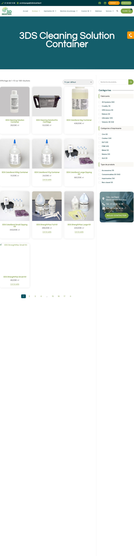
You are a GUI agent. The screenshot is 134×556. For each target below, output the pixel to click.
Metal (105, 150)
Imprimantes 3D (49, 11)
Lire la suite (47, 180)
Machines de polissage (67, 11)
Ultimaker (107, 118)
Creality (106, 106)
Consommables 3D (111, 174)
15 (53, 296)
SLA (104, 158)
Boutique (35, 11)
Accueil (25, 11)
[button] (94, 3)
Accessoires (108, 170)
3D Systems (108, 102)
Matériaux (98, 11)
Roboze (106, 114)
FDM (105, 146)
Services (109, 11)
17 (64, 296)
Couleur (106, 138)
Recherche (131, 82)
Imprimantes (108, 178)
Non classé (107, 182)
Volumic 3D (108, 122)
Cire (105, 134)
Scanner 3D (85, 11)
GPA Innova (107, 110)
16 (59, 296)
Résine (106, 154)
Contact (113, 3)
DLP (105, 142)
